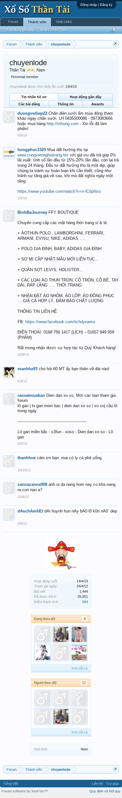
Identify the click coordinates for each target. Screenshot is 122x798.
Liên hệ (97, 783)
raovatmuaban (31, 395)
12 (84, 683)
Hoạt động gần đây (85, 97)
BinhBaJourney (32, 212)
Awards (97, 104)
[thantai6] (42, 698)
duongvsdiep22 (32, 113)
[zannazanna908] (42, 634)
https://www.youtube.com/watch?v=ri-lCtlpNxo (59, 191)
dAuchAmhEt (30, 511)
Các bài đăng (29, 104)
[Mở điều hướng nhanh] (115, 44)
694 (85, 602)
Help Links (64, 22)
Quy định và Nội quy (104, 791)
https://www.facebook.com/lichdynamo (60, 321)
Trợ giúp (112, 783)
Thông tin (66, 104)
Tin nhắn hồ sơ (34, 97)
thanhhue (27, 457)
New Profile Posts (54, 30)
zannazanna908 (32, 484)
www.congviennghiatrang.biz (43, 155)
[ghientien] (61, 634)
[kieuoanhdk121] (42, 716)
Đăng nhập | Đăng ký (96, 5)
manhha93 (28, 368)
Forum (13, 22)
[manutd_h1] (79, 634)
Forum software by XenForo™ (25, 791)
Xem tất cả (79, 668)
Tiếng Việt (10, 783)
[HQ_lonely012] (79, 652)
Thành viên (37, 22)
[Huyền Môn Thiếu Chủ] (42, 652)
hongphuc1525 (32, 149)
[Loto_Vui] (61, 652)
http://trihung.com (63, 123)
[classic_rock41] (79, 698)
